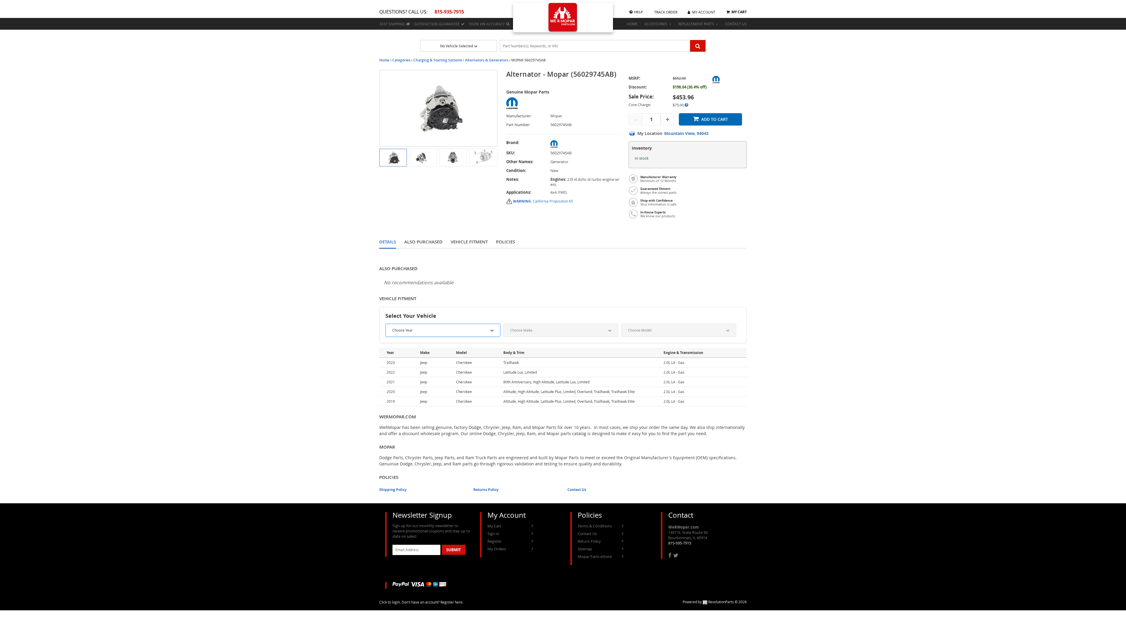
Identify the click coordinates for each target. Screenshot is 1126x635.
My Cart (494, 526)
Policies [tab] (505, 242)
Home (384, 60)
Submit (453, 549)
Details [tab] (387, 242)
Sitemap (585, 549)
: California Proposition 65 (543, 201)
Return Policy (589, 541)
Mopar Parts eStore (595, 556)
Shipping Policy (393, 489)
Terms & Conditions (595, 526)
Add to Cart (714, 119)
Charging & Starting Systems (437, 60)
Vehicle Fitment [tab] (469, 242)
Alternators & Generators (486, 60)
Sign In (493, 533)
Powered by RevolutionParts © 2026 (715, 601)
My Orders (496, 549)
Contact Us (576, 489)
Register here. (451, 602)
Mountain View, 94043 (686, 133)
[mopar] (585, 144)
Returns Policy (486, 489)
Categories (401, 60)
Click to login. (390, 602)
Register (494, 541)
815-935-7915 (679, 543)
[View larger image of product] (393, 157)
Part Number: (518, 124)
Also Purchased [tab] (423, 242)
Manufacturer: (518, 115)
